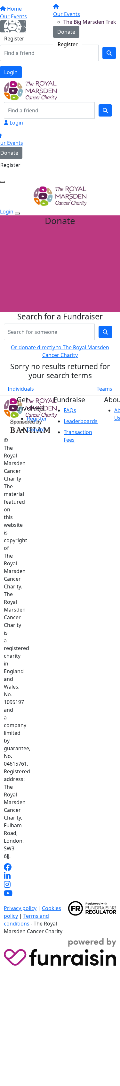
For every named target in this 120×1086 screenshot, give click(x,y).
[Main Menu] (2, 182)
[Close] (17, 213)
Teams (104, 388)
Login (11, 72)
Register (68, 44)
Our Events (66, 14)
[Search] (105, 110)
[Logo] (28, 26)
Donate (66, 31)
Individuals (21, 388)
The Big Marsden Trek (89, 21)
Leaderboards (81, 421)
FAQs (70, 410)
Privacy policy (20, 908)
